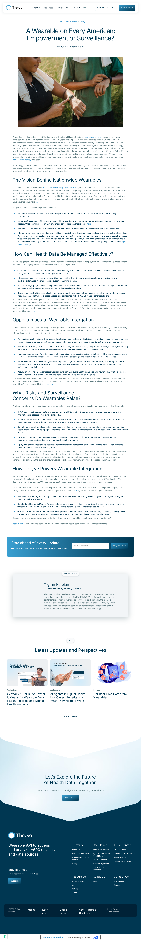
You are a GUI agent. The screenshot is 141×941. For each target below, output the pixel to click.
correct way (49, 384)
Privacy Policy (44, 911)
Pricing (74, 864)
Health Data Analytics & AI (81, 854)
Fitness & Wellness (100, 860)
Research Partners (120, 857)
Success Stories (120, 850)
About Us (99, 876)
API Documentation (79, 881)
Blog (82, 21)
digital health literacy (22, 160)
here (38, 202)
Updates (75, 889)
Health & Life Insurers (101, 850)
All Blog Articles (70, 716)
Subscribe (15, 881)
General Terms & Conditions (87, 911)
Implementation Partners (123, 861)
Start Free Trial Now (106, 7)
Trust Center (122, 845)
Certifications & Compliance (123, 854)
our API (76, 490)
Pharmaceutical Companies (98, 868)
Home (59, 21)
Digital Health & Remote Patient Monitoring (101, 855)
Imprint (31, 909)
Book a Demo (127, 7)
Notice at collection (53, 937)
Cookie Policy (63, 911)
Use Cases (100, 845)
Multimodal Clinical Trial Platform (80, 858)
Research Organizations (101, 864)
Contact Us (121, 876)
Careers (95, 881)
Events (74, 893)
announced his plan (92, 137)
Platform (77, 845)
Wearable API (76, 850)
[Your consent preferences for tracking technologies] (4, 936)
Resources (71, 21)
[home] (15, 7)
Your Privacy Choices (79, 937)
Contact (117, 885)
